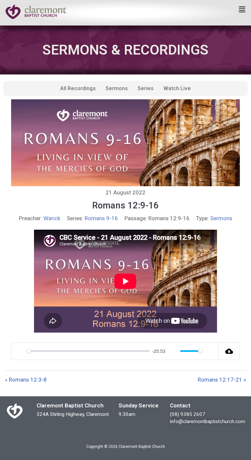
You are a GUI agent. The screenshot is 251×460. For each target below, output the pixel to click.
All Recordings (78, 88)
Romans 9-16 (101, 218)
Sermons (117, 88)
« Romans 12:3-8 (26, 379)
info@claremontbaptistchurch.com (207, 421)
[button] (242, 9)
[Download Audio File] (229, 351)
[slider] (88, 351)
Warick (51, 218)
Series (146, 88)
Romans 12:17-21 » (222, 379)
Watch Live (177, 88)
